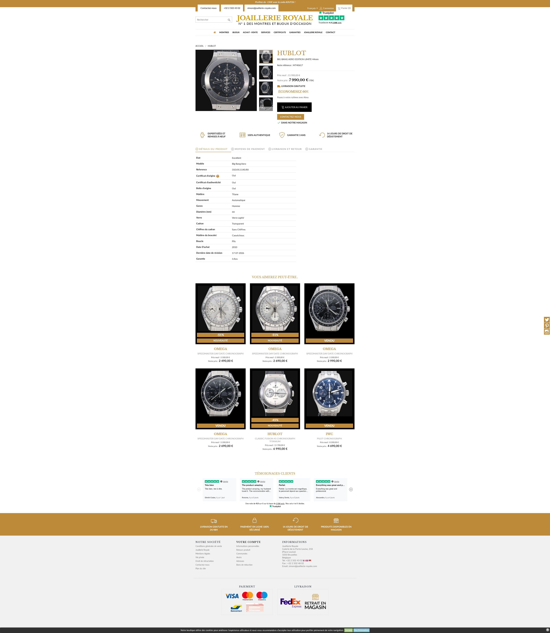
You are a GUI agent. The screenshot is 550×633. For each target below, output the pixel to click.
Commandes (241, 553)
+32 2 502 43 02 (232, 8)
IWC (329, 434)
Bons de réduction (244, 565)
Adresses (240, 561)
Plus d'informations (361, 630)
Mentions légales (203, 553)
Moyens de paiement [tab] (250, 149)
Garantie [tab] (315, 149)
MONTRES (224, 33)
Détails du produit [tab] (213, 149)
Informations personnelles (247, 546)
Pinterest (547, 326)
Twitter (547, 320)
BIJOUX (235, 33)
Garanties (294, 33)
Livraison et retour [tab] (287, 149)
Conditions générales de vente (209, 546)
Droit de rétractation (205, 561)
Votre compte (248, 542)
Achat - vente (250, 33)
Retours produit (243, 550)
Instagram (547, 332)
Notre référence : (284, 65)
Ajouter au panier (296, 107)
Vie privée (200, 557)
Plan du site (201, 568)
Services (265, 33)
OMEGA (220, 349)
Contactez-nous (209, 8)
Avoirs (239, 557)
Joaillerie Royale (313, 33)
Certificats (280, 33)
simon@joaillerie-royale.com (261, 8)
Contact (330, 33)
